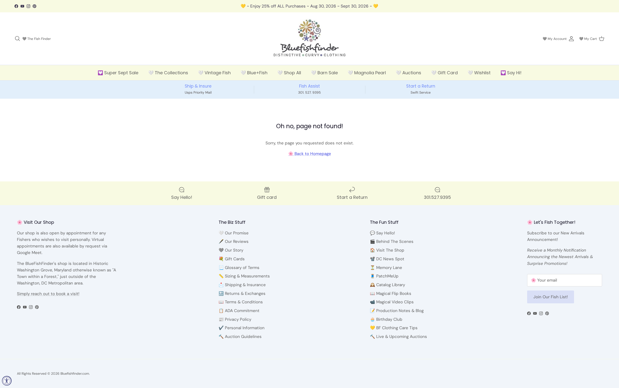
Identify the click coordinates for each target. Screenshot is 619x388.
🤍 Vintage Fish (214, 73)
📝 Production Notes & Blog (397, 310)
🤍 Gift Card (444, 73)
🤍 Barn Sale (324, 73)
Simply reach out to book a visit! (48, 293)
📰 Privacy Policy (235, 319)
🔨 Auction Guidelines (240, 336)
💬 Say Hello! (382, 233)
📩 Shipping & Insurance (242, 284)
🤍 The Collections (168, 73)
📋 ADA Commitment (239, 310)
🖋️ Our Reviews (234, 241)
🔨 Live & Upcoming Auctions (398, 336)
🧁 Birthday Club (386, 319)
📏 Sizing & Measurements (244, 276)
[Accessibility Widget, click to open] (7, 381)
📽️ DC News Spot (387, 258)
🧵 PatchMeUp (384, 276)
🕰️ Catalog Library (387, 284)
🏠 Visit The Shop (387, 250)
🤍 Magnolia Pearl (367, 73)
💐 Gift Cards (232, 258)
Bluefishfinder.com (74, 373)
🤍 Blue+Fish (254, 73)
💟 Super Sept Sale (118, 73)
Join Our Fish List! (550, 296)
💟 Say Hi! (511, 73)
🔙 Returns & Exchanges (242, 293)
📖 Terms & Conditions (241, 302)
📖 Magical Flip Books (390, 293)
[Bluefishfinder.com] (310, 38)
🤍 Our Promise (234, 233)
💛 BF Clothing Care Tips (394, 327)
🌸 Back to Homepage (309, 153)
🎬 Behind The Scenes (391, 241)
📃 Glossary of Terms (239, 267)
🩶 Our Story (231, 250)
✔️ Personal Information (242, 327)
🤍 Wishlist (479, 73)
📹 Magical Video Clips (392, 302)
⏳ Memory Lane (386, 267)
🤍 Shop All (289, 73)
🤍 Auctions (408, 73)
